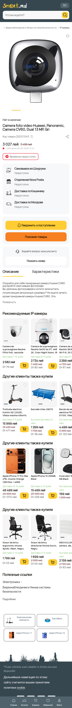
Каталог (24, 705)
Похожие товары (36, 237)
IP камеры (64, 27)
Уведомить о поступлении (38, 225)
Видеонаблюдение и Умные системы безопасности (31, 27)
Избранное (48, 705)
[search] (65, 15)
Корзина (35, 705)
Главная (13, 705)
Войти (59, 705)
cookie (21, 687)
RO (64, 5)
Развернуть (9, 302)
